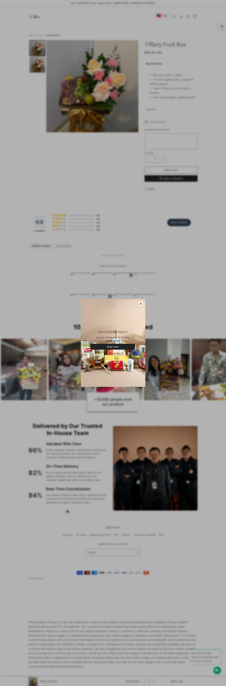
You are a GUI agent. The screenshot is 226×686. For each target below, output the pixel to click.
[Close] (141, 304)
